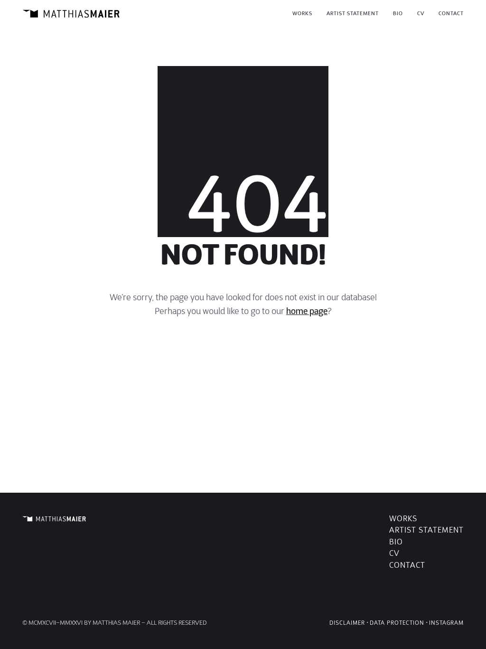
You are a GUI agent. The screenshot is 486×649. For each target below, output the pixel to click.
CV (394, 553)
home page (306, 311)
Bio (396, 541)
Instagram (446, 622)
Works (403, 518)
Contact (407, 565)
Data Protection (397, 622)
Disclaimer (347, 622)
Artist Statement (426, 529)
